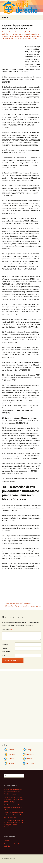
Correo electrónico (6, 650)
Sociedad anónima (34, 36)
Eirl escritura (17, 34)
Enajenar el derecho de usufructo (17, 603)
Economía (30, 763)
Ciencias (11, 750)
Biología (29, 750)
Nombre (5, 644)
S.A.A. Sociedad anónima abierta (18, 36)
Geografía (11, 754)
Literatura (30, 754)
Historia (11, 759)
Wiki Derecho (8, 859)
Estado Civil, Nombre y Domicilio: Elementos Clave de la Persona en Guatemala (13, 815)
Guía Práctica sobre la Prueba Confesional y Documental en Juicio (13, 807)
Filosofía (29, 759)
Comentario (7, 630)
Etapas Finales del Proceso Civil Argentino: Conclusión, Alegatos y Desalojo (13, 799)
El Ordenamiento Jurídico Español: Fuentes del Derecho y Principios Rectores (14, 792)
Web (3, 656)
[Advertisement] (13, 54)
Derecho (11, 763)
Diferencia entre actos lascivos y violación (22, 606)
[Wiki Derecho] (21, 7)
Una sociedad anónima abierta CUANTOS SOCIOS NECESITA (20, 38)
